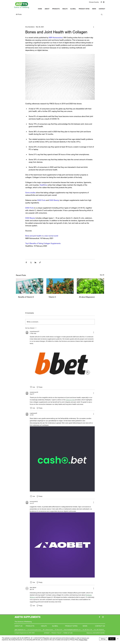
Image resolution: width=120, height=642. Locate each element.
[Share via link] (40, 262)
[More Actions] (93, 332)
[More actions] (93, 27)
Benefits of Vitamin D (26, 297)
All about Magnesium (87, 297)
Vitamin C (52, 297)
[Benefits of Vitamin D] (29, 286)
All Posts (19, 14)
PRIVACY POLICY (56, 633)
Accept (112, 639)
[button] (102, 14)
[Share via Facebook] (26, 262)
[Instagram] (104, 2)
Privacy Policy (83, 640)
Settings (103, 639)
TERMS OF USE (68, 633)
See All (102, 275)
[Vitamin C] (60, 286)
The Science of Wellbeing (23, 622)
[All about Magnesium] (90, 286)
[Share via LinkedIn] (35, 262)
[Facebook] (101, 2)
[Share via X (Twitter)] (31, 262)
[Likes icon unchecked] (31, 387)
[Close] (118, 638)
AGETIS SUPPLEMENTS (27, 617)
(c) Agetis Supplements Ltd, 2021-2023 (24, 633)
